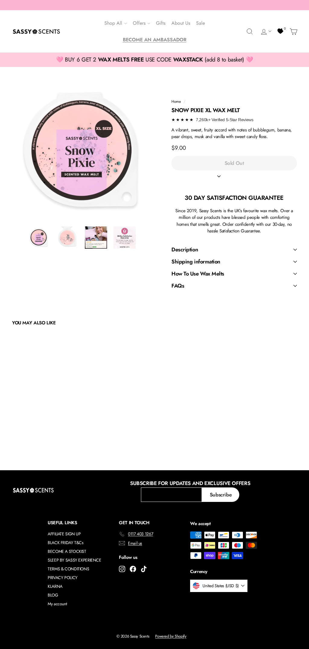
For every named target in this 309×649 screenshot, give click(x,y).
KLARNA (55, 586)
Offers (140, 23)
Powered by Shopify (170, 636)
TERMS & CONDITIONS (68, 569)
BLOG (53, 595)
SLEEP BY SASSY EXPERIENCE (74, 560)
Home (176, 101)
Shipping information (195, 262)
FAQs (177, 286)
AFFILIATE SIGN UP (64, 534)
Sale (200, 23)
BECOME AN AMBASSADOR (154, 39)
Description (184, 250)
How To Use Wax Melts (197, 274)
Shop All (114, 23)
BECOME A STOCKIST (67, 551)
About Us (180, 23)
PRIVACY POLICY (63, 578)
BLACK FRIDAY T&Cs (66, 543)
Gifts (160, 23)
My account (57, 604)
